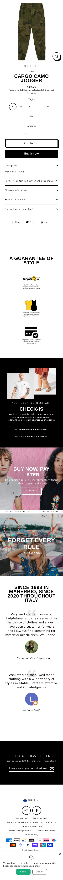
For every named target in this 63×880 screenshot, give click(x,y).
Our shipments (23, 818)
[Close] (60, 853)
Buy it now (31, 153)
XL (38, 106)
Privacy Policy (31, 834)
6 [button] (38, 66)
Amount (31, 126)
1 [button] (25, 66)
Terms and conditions (46, 830)
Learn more (35, 865)
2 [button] (28, 66)
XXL (31, 116)
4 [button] (33, 66)
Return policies (40, 818)
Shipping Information (16, 190)
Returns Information (15, 199)
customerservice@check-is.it (20, 830)
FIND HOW (31, 490)
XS (48, 106)
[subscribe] (51, 769)
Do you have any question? (19, 209)
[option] (31, 31)
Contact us (51, 822)
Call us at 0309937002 (31, 826)
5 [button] (36, 66)
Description (11, 165)
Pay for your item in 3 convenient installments (29, 180)
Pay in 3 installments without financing (25, 822)
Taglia (31, 99)
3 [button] (31, 66)
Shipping (27, 90)
